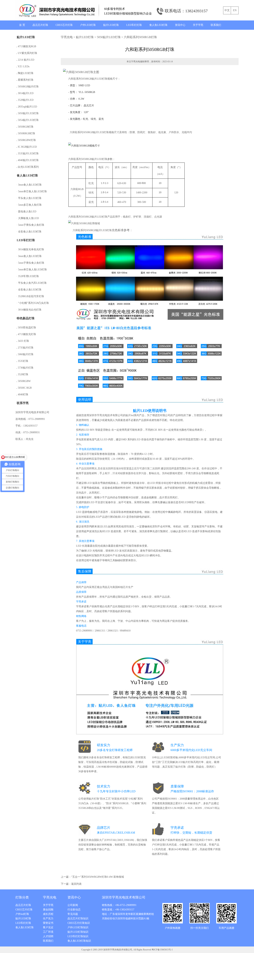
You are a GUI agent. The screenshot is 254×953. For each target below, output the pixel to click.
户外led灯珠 (22, 914)
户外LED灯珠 (88, 25)
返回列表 (76, 884)
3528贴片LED (24, 100)
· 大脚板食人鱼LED (27, 218)
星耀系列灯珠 (24, 79)
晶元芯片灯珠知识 (77, 918)
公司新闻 (72, 905)
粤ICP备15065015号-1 (162, 949)
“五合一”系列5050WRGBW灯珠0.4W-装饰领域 (97, 876)
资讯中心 (180, 25)
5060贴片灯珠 (24, 354)
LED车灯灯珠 (134, 25)
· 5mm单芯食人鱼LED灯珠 (31, 191)
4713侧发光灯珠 (26, 334)
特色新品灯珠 (26, 318)
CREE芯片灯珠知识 (78, 923)
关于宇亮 (198, 25)
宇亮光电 (67, 37)
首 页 (22, 25)
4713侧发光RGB (26, 46)
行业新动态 (74, 909)
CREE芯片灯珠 (64, 25)
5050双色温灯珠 (26, 327)
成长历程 (48, 914)
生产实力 (48, 918)
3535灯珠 (22, 361)
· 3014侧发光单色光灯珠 (30, 249)
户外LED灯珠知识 (77, 927)
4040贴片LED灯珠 (27, 160)
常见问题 (72, 914)
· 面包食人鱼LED (26, 211)
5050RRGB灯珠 (25, 133)
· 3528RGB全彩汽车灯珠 (30, 296)
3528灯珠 (22, 374)
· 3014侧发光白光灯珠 (28, 309)
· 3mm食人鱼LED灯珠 (29, 184)
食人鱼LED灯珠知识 (79, 940)
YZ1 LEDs (22, 66)
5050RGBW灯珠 (26, 140)
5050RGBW (23, 381)
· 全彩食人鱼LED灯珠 (28, 231)
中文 (227, 10)
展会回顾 (48, 909)
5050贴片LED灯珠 (27, 113)
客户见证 (48, 927)
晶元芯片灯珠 (40, 25)
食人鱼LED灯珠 (158, 25)
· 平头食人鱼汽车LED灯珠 (31, 283)
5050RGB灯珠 (24, 126)
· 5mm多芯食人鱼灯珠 (29, 204)
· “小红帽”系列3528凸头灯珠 (32, 303)
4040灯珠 (22, 394)
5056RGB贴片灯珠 (27, 86)
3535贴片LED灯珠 (27, 153)
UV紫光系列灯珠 (26, 53)
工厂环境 (48, 931)
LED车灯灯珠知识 (77, 936)
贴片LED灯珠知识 (77, 931)
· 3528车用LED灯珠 (27, 276)
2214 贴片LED (25, 59)
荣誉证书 (48, 923)
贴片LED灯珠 (111, 25)
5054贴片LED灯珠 (27, 120)
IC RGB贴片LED (26, 146)
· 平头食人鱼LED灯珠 (28, 198)
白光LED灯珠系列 (27, 166)
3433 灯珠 (22, 341)
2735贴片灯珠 (24, 347)
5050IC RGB (24, 387)
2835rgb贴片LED (26, 106)
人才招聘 (48, 936)
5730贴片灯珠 (24, 367)
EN (235, 10)
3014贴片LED (24, 93)
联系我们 (216, 25)
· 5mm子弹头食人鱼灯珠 (30, 225)
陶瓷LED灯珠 (24, 73)
